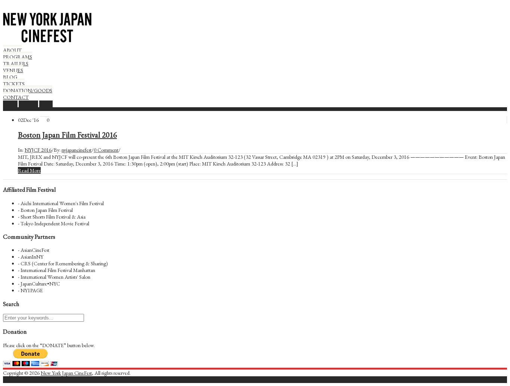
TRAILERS (15, 63)
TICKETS (14, 83)
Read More (29, 170)
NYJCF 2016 (38, 149)
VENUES (13, 70)
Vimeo (46, 104)
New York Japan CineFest (66, 373)
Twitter (10, 104)
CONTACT (16, 97)
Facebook (28, 104)
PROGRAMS (17, 56)
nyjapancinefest (76, 149)
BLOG (10, 77)
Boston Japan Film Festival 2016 (67, 135)
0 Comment (106, 149)
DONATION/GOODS (27, 90)
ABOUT (12, 50)
